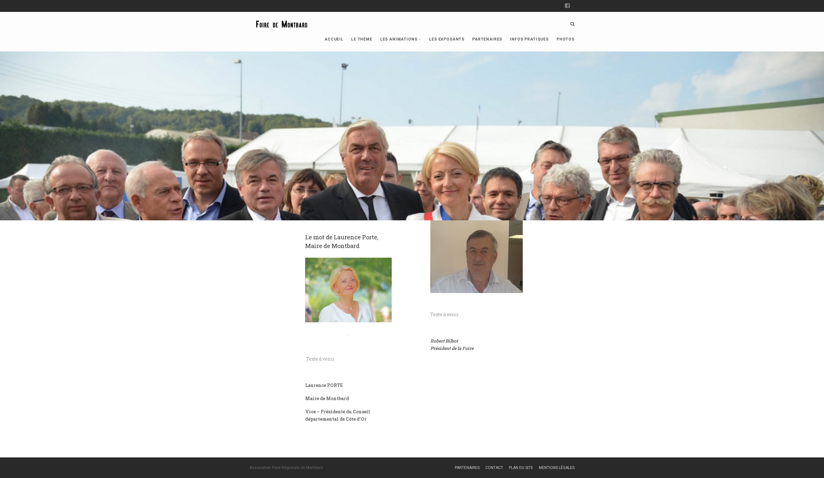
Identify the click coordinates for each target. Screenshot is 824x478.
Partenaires (487, 39)
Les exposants (446, 39)
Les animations (398, 39)
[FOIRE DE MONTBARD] (281, 22)
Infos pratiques (529, 39)
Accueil (333, 39)
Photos (566, 39)
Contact (494, 467)
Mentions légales (557, 467)
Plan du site (521, 467)
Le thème (361, 39)
